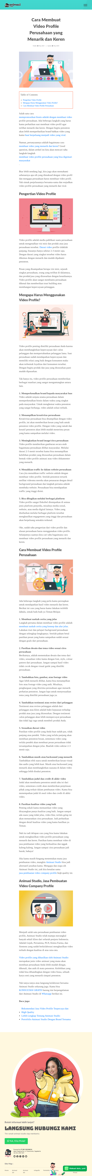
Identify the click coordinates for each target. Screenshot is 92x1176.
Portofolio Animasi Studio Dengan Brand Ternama (46, 1019)
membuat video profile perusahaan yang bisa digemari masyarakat (45, 159)
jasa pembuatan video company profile (38, 873)
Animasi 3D (25, 1171)
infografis (37, 1170)
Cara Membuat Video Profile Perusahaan (38, 106)
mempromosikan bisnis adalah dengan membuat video (45, 117)
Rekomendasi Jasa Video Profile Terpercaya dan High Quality (44, 1010)
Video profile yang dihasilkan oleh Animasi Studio (43, 957)
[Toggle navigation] (85, 5)
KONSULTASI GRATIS (30, 990)
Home (7, 1170)
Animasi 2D (14, 1171)
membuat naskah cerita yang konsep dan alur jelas (43, 626)
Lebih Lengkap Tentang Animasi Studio (40, 1015)
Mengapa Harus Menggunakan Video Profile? (40, 103)
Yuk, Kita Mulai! (17, 1141)
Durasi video (46, 247)
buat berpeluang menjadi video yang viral (45, 135)
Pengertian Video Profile (32, 100)
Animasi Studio (53, 862)
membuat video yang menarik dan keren (38, 146)
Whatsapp (46, 993)
